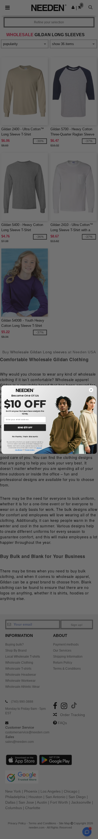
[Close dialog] (91, 390)
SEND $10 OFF (25, 427)
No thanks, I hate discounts (25, 436)
